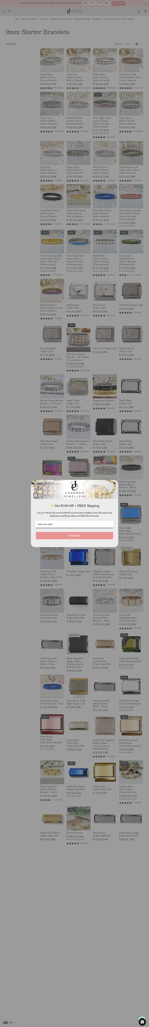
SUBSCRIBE (74, 535)
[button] (142, 1022)
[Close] (114, 483)
